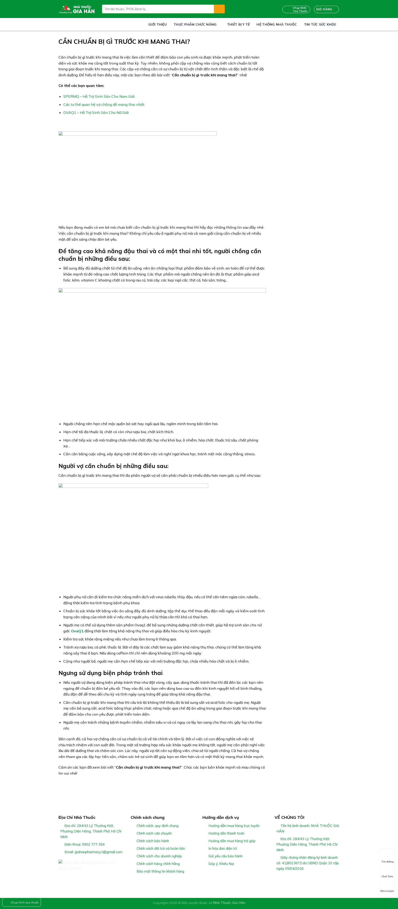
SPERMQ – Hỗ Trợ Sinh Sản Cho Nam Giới (99, 96)
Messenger (387, 890)
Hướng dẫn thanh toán (226, 833)
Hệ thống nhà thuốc (277, 24)
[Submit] (219, 9)
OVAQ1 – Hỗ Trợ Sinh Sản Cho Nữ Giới (96, 112)
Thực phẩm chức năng (195, 24)
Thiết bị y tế (238, 24)
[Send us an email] (294, 879)
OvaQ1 (77, 631)
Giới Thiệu (157, 24)
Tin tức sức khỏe (320, 24)
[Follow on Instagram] (283, 879)
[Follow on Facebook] (277, 879)
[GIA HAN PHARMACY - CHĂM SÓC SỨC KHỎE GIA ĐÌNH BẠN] (77, 9)
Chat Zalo (387, 876)
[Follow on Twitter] (288, 879)
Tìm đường (387, 861)
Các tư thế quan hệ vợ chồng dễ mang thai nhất (103, 104)
